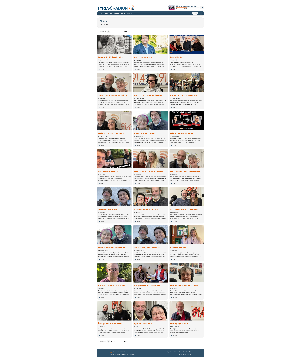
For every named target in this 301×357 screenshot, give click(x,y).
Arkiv (123, 13)
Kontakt (130, 13)
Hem (101, 13)
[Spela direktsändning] (202, 7)
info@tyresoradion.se (170, 352)
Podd (106, 13)
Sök (196, 13)
